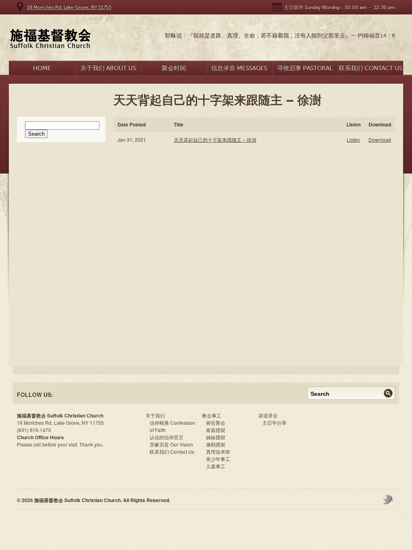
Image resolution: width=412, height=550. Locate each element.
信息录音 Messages (239, 68)
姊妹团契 (215, 437)
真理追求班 (218, 451)
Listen (353, 139)
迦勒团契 (215, 444)
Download (380, 139)
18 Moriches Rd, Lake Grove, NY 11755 (69, 7)
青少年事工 (218, 458)
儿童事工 (215, 466)
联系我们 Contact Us (370, 68)
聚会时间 (174, 68)
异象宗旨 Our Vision (171, 444)
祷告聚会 (215, 422)
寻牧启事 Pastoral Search (305, 69)
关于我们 (155, 415)
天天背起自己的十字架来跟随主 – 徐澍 (215, 139)
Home (42, 68)
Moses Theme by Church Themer (389, 499)
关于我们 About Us (108, 68)
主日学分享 (274, 422)
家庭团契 (215, 429)
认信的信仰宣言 (166, 437)
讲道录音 (268, 415)
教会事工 (211, 415)
